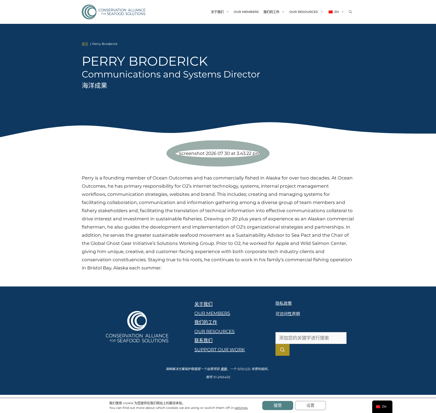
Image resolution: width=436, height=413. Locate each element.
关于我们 (217, 12)
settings (241, 408)
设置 (310, 405)
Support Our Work (219, 349)
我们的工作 (271, 12)
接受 (278, 405)
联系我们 (203, 340)
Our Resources (303, 12)
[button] (350, 12)
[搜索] (282, 350)
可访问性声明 (287, 313)
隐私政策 (283, 303)
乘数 (223, 369)
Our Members (246, 12)
